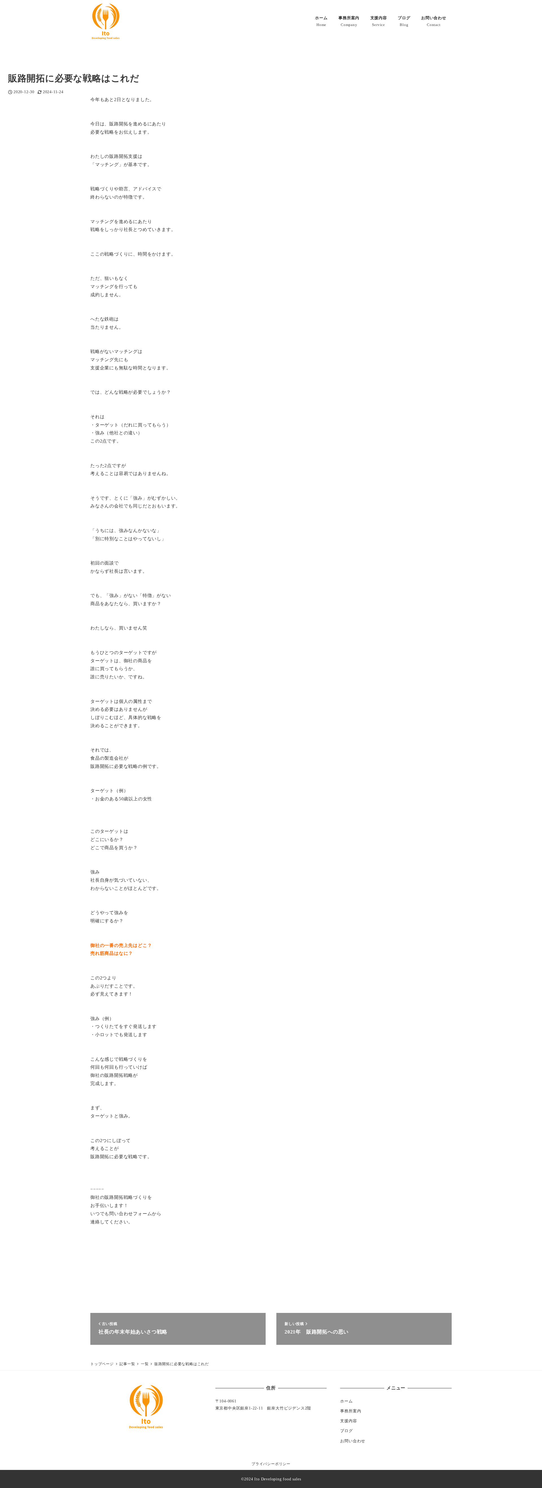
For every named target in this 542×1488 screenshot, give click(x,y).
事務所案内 (350, 1411)
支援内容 (348, 1421)
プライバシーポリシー (271, 1464)
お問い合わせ (352, 1441)
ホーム (346, 1401)
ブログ (346, 1430)
